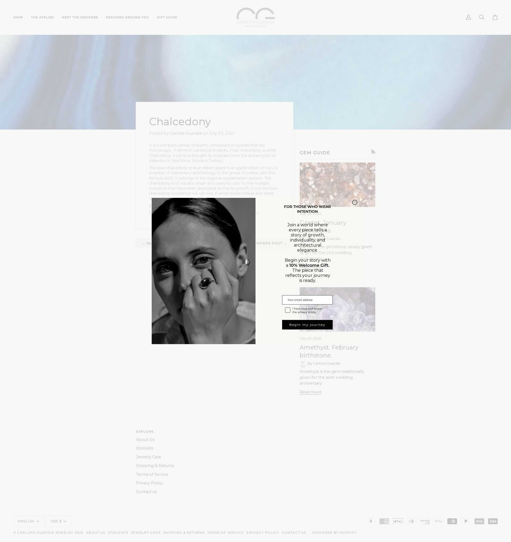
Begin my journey (307, 325)
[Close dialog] (354, 202)
